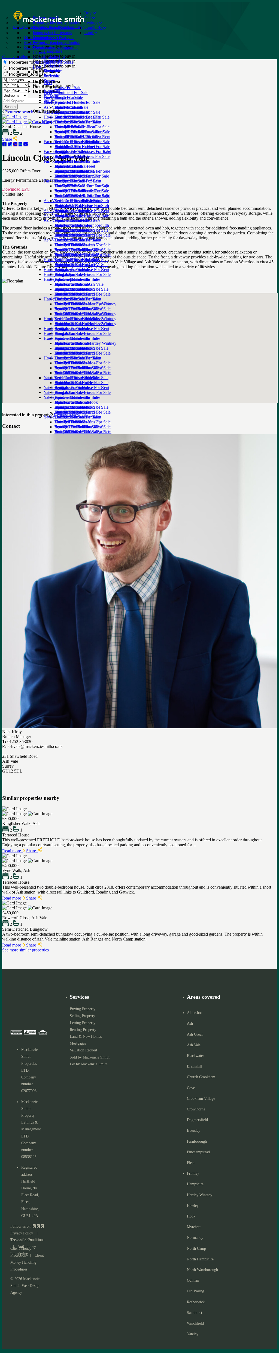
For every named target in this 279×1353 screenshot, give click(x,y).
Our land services (48, 37)
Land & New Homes (86, 1036)
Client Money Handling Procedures (27, 1262)
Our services (43, 32)
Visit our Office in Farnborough (81, 225)
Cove (191, 1088)
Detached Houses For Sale (77, 141)
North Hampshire (200, 1259)
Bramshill (194, 1066)
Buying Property (82, 1009)
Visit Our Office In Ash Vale (79, 284)
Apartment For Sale (71, 131)
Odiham (193, 1280)
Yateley (192, 1334)
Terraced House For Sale (75, 220)
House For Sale (67, 127)
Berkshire (52, 95)
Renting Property (83, 1030)
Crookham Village (201, 1098)
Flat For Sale (65, 205)
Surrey (49, 100)
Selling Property (82, 1016)
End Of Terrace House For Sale (81, 215)
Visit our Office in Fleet (74, 166)
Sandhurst (194, 1313)
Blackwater (195, 1056)
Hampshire (53, 90)
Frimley (193, 1173)
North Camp (196, 1248)
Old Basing (195, 1291)
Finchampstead (198, 1152)
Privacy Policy (21, 1233)
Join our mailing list (49, 57)
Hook (48, 358)
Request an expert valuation (56, 22)
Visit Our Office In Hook (76, 402)
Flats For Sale (66, 146)
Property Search (46, 27)
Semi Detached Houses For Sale (82, 171)
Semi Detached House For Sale (81, 230)
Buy (88, 13)
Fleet (48, 122)
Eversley (193, 1130)
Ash (190, 1023)
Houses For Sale (68, 245)
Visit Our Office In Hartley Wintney (85, 343)
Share (32, 850)
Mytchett (194, 1227)
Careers (39, 52)
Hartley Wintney (58, 299)
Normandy (195, 1238)
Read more (12, 850)
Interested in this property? (27, 415)
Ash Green (195, 1034)
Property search (46, 18)
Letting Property (82, 1023)
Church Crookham (201, 1077)
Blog (37, 67)
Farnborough (55, 181)
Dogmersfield (197, 1120)
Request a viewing (70, 414)
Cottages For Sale (69, 151)
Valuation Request (83, 1050)
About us (40, 47)
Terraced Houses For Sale (76, 161)
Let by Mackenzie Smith (89, 1064)
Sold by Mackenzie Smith (90, 1057)
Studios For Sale (68, 136)
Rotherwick (196, 1302)
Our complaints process (53, 62)
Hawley (193, 1206)
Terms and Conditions (27, 1240)
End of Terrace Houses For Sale (82, 156)
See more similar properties (25, 950)
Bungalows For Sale (72, 176)
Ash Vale (51, 240)
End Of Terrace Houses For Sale (82, 274)
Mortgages (78, 1043)
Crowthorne (196, 1109)
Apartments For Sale (72, 249)
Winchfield (195, 1323)
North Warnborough (202, 1270)
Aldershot (194, 1013)
